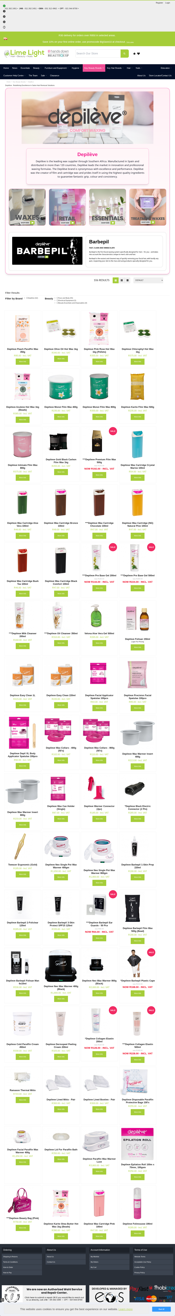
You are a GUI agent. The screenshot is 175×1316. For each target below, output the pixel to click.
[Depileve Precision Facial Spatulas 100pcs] (137, 675)
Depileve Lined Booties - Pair (99, 1099)
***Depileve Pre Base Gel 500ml (138, 575)
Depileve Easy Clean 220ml (61, 695)
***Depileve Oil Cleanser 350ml (61, 633)
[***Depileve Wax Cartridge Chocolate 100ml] (99, 502)
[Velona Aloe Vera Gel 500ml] (99, 615)
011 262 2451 (31, 8)
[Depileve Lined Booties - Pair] (99, 1082)
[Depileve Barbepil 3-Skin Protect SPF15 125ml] (61, 905)
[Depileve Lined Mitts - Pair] (61, 1082)
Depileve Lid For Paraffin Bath (61, 1149)
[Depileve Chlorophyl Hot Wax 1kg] (137, 328)
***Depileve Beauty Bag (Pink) (22, 1218)
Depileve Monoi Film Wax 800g (99, 407)
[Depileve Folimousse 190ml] (137, 1203)
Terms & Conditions (10, 1262)
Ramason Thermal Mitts (23, 1090)
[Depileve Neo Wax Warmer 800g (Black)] (99, 963)
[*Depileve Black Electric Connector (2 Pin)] (137, 788)
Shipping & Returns (10, 1257)
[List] (121, 280)
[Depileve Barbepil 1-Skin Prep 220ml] (137, 847)
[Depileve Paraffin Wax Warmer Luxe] (99, 1141)
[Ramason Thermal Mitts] (22, 1077)
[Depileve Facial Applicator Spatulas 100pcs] (99, 675)
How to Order (8, 1267)
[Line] (127, 280)
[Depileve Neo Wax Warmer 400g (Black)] (61, 966)
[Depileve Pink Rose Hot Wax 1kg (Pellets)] (99, 328)
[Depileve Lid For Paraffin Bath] (61, 1136)
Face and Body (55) (65, 298)
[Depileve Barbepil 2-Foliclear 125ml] (22, 905)
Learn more (126, 1309)
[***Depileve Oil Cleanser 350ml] (61, 615)
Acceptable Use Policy (142, 1262)
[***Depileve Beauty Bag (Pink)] (22, 1200)
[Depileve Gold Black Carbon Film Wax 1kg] (61, 441)
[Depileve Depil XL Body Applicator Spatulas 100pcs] (22, 733)
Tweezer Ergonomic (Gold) (22, 864)
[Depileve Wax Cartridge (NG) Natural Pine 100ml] (137, 502)
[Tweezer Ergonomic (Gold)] (22, 847)
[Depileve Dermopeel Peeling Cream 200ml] (61, 1024)
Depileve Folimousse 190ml (137, 1224)
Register (159, 3)
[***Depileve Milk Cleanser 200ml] (22, 615)
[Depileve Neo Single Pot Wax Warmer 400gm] (61, 847)
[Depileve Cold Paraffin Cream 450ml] (22, 1024)
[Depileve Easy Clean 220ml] (61, 675)
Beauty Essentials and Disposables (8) (72, 303)
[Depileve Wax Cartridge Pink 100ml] (99, 1203)
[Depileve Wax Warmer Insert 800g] (22, 791)
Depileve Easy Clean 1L (22, 695)
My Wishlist (95, 1257)
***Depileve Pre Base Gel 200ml (99, 575)
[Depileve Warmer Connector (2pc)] (99, 788)
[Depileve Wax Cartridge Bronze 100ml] (61, 502)
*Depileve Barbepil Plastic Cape (137, 980)
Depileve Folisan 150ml (137, 639)
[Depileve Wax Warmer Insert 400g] (137, 733)
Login (167, 3)
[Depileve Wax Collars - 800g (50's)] (99, 730)
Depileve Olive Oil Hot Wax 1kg (61, 349)
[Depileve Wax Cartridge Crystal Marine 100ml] (137, 444)
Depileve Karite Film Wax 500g (137, 407)
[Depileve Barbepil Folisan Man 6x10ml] (22, 963)
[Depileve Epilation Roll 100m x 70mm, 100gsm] (137, 1144)
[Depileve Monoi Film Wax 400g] (61, 386)
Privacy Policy (139, 1273)
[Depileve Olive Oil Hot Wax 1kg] (61, 328)
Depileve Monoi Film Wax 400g (61, 407)
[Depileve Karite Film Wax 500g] (137, 386)
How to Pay (7, 1273)
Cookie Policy (139, 1267)
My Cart (93, 1267)
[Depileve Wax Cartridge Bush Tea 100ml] (22, 560)
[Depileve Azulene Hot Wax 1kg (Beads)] (22, 386)
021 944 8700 (71, 8)
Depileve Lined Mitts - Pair (61, 1099)
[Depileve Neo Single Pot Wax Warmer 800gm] (99, 850)
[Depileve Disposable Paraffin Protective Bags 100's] (137, 1082)
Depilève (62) (32, 298)
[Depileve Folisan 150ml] (137, 618)
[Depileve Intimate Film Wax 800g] (22, 444)
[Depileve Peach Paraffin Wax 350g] (22, 328)
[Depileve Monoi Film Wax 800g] (99, 386)
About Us (50, 1257)
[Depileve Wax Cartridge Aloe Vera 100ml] (22, 502)
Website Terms (139, 1257)
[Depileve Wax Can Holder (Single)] (61, 788)
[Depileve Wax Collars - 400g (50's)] (61, 730)
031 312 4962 (51, 8)
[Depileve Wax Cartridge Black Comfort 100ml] (61, 560)
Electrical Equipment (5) (67, 300)
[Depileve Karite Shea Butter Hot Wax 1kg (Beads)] (61, 1203)
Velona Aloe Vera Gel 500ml (99, 633)
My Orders (94, 1262)
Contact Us (51, 1262)
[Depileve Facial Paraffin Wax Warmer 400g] (22, 1136)
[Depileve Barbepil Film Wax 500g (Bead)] (137, 908)
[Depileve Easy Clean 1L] (22, 675)
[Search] (125, 53)
